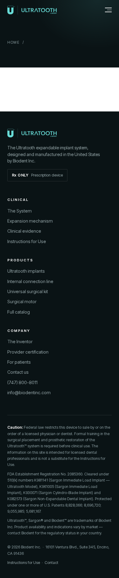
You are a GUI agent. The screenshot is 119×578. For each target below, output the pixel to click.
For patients (19, 362)
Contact (51, 562)
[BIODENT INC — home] (32, 10)
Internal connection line (30, 281)
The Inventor (20, 341)
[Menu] (105, 10)
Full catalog (18, 311)
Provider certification (28, 351)
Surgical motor (22, 301)
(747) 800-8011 (22, 382)
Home (13, 42)
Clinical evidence (24, 231)
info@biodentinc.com (29, 392)
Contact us (18, 372)
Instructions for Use (26, 241)
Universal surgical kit (27, 291)
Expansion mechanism (30, 221)
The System (19, 210)
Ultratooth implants (26, 271)
